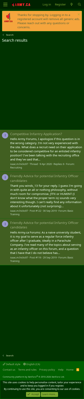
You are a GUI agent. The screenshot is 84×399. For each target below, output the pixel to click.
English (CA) (33, 364)
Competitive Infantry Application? (36, 134)
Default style (12, 364)
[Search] (79, 4)
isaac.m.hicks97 (19, 164)
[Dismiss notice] (78, 15)
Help (60, 369)
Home (69, 369)
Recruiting (16, 167)
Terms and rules (27, 369)
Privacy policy (47, 369)
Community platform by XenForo (34, 376)
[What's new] (71, 4)
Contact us (9, 369)
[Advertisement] (42, 87)
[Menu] (5, 4)
